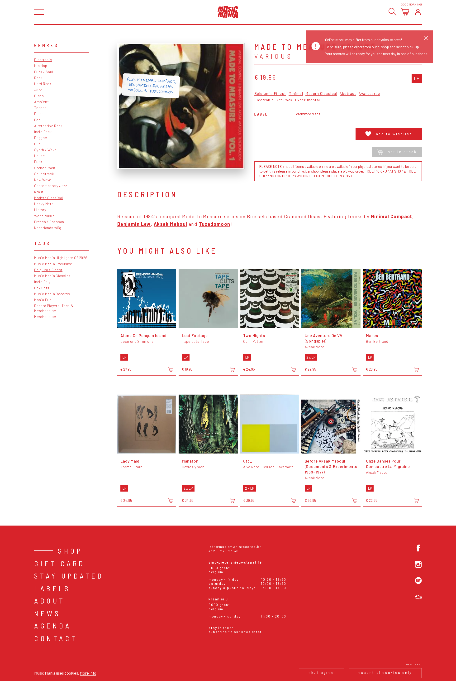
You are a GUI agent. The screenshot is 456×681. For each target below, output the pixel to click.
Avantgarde (369, 94)
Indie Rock (43, 132)
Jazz (38, 89)
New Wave (42, 180)
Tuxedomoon (214, 224)
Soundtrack (44, 174)
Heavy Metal (44, 204)
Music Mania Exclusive (53, 264)
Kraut (39, 192)
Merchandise (45, 316)
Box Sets (41, 288)
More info (88, 673)
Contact (56, 638)
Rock (38, 78)
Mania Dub (43, 300)
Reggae (40, 137)
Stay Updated (69, 575)
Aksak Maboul (170, 224)
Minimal (296, 94)
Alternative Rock (48, 126)
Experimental (307, 100)
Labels (52, 588)
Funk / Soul (43, 72)
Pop (37, 120)
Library (40, 210)
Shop (70, 550)
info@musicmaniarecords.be (235, 547)
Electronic (43, 60)
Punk (38, 161)
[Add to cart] (170, 369)
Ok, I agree (321, 672)
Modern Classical (48, 198)
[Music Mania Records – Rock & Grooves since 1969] (228, 11)
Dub (37, 144)
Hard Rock (42, 84)
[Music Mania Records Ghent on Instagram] (418, 564)
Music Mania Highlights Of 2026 (60, 258)
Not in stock (402, 152)
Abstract (348, 94)
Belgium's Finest (48, 270)
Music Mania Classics (52, 276)
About (49, 600)
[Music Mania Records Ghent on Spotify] (418, 580)
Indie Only (42, 282)
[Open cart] (405, 12)
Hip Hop (40, 65)
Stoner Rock (44, 168)
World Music (44, 216)
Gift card (59, 563)
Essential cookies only (385, 672)
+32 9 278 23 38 (224, 551)
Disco (39, 96)
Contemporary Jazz (50, 186)
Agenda (52, 625)
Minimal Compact (391, 216)
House (39, 156)
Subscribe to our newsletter (235, 632)
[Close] (425, 38)
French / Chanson (49, 222)
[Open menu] (39, 12)
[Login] (418, 12)
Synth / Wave (45, 150)
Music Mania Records (52, 294)
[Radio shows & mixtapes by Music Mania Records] (418, 597)
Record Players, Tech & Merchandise (53, 308)
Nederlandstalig (47, 228)
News (47, 613)
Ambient (41, 102)
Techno (40, 108)
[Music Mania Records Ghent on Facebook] (418, 548)
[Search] (392, 12)
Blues (39, 113)
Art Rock (284, 100)
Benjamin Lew (134, 224)
